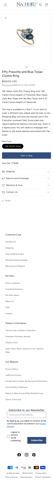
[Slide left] (21, 67)
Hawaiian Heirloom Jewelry (18, 336)
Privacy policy (41, 473)
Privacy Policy (11, 369)
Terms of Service (13, 399)
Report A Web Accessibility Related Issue (24, 393)
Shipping (8, 85)
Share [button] (8, 200)
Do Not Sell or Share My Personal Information (26, 381)
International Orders (14, 254)
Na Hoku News (12, 295)
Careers (9, 313)
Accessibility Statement (16, 387)
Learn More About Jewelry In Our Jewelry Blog (24, 350)
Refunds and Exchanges (16, 260)
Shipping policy (26, 477)
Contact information (42, 477)
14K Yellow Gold (13, 146)
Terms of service (11, 477)
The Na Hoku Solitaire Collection (20, 330)
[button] (5, 5)
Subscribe (37, 440)
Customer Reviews (14, 289)
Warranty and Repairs (15, 266)
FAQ (7, 307)
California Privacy (13, 375)
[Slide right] (32, 67)
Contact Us (10, 242)
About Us (9, 301)
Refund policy (28, 473)
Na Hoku (16, 473)
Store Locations (12, 283)
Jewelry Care (11, 342)
